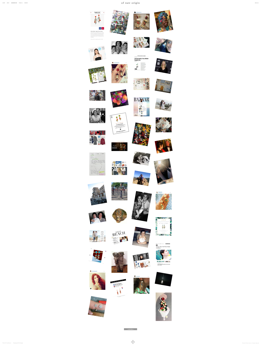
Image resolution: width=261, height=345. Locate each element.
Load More (130, 329)
